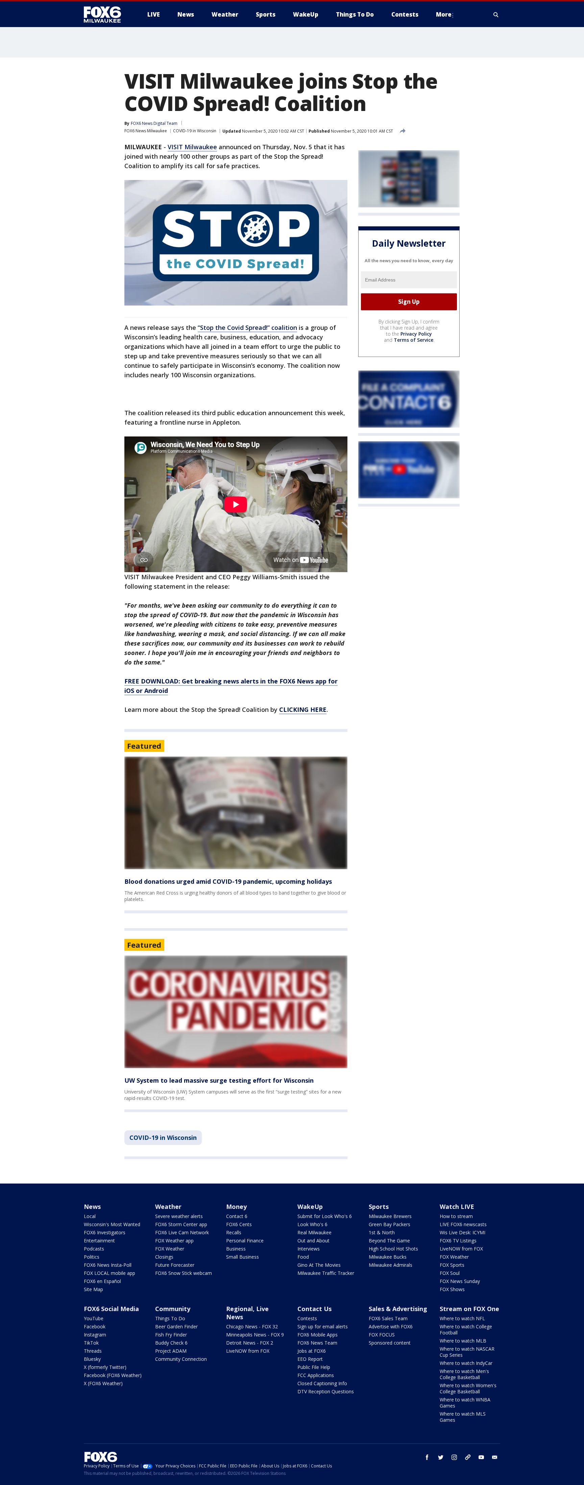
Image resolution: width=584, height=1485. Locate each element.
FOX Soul (450, 1273)
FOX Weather (169, 1248)
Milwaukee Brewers (390, 1216)
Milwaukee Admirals (390, 1265)
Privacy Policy (416, 334)
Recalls (233, 1232)
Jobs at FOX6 (311, 1351)
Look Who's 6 (312, 1224)
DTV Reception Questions (325, 1391)
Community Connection (181, 1359)
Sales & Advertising (398, 1309)
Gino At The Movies (319, 1265)
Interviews (308, 1248)
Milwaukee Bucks (388, 1257)
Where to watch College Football (466, 1329)
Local (90, 1216)
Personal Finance (245, 1240)
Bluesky (92, 1359)
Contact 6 (236, 1216)
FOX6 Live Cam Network (182, 1232)
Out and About (313, 1240)
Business (236, 1248)
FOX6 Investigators (104, 1232)
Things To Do (170, 1318)
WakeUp (310, 1206)
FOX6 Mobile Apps (317, 1334)
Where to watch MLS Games (463, 1417)
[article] (235, 813)
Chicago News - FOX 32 (252, 1326)
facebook (427, 1457)
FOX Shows (452, 1289)
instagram (454, 1457)
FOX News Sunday (460, 1281)
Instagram (95, 1334)
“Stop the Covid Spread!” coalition (247, 327)
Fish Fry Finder (171, 1334)
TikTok (91, 1343)
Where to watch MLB (463, 1340)
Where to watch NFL (462, 1318)
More (444, 14)
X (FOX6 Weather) (103, 1383)
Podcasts (94, 1248)
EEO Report (310, 1359)
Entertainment (99, 1240)
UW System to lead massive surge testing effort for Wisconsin (219, 1080)
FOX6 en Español (102, 1281)
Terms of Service (413, 340)
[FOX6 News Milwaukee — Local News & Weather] (106, 14)
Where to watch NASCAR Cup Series (467, 1352)
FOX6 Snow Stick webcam (183, 1273)
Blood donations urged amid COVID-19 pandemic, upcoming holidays (228, 881)
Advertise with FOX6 (391, 1326)
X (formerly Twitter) (105, 1367)
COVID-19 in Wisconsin (194, 131)
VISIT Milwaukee (192, 147)
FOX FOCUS (382, 1334)
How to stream (456, 1216)
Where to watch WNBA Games (465, 1402)
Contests (307, 1318)
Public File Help (313, 1367)
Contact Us (314, 1309)
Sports (379, 1206)
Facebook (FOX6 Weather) (113, 1375)
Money (236, 1206)
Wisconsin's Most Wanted (112, 1224)
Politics (91, 1257)
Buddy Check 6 (171, 1343)
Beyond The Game (389, 1240)
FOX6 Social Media (111, 1309)
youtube (481, 1457)
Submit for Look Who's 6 (324, 1216)
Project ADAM (171, 1351)
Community (172, 1309)
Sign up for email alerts (322, 1326)
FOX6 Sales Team (388, 1318)
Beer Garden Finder (176, 1326)
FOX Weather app (174, 1240)
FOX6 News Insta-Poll (107, 1265)
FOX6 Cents (239, 1224)
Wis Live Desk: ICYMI (462, 1232)
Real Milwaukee (314, 1232)
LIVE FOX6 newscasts (463, 1224)
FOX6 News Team (317, 1343)
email (494, 1457)
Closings (164, 1257)
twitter (440, 1457)
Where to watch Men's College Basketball (464, 1374)
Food (303, 1257)
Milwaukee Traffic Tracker (325, 1273)
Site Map (93, 1289)
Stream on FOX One (469, 1309)
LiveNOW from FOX (461, 1248)
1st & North (382, 1232)
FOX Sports (452, 1265)
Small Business (242, 1257)
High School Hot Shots (393, 1248)
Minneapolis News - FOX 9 (255, 1334)
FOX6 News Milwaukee (145, 131)
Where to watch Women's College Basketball (468, 1388)
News (92, 1206)
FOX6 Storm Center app (181, 1224)
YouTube (93, 1318)
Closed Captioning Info (322, 1383)
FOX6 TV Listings (458, 1240)
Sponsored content (390, 1343)
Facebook (94, 1326)
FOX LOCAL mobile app (109, 1273)
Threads (93, 1351)
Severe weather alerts (179, 1216)
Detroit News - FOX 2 (249, 1343)
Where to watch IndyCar (466, 1363)
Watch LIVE (457, 1206)
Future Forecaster (174, 1265)
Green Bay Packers (389, 1224)
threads (467, 1457)
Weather (168, 1206)
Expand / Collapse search (496, 14)
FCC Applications (315, 1375)
